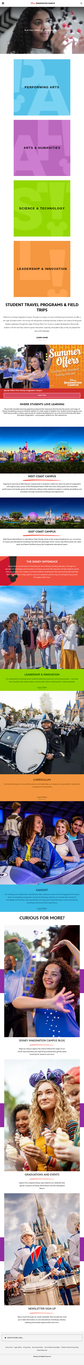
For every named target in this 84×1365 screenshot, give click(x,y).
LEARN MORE (50, 30)
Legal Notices (18, 1347)
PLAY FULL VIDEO (32, 30)
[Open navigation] (3, 3)
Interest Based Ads (42, 1350)
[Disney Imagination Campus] (42, 3)
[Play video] (79, 9)
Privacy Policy (27, 1347)
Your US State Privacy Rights (52, 1347)
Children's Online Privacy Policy (70, 1347)
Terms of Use (9, 1347)
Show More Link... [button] (15, 1338)
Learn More (42, 395)
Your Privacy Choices (37, 1347)
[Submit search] (81, 3)
